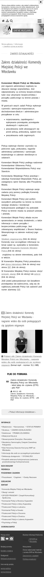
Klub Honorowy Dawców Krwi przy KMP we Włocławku (18, 449)
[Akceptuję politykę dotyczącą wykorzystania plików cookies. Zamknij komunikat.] (41, 2)
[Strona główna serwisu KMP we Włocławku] (3, 20)
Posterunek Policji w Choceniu (13, 513)
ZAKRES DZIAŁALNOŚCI (13, 47)
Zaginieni (17, 477)
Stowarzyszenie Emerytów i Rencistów (17, 439)
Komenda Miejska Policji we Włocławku (17, 489)
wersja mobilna (6, 568)
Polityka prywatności (29, 559)
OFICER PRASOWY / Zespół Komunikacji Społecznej (18, 496)
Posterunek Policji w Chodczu (13, 516)
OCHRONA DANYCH (8, 526)
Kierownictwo (19, 427)
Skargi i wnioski (8, 492)
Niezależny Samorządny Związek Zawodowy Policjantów (19, 443)
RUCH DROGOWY (7, 466)
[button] (39, 21)
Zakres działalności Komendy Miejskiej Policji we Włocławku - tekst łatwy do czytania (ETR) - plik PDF (24, 384)
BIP (9, 267)
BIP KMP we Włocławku (33, 540)
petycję (37, 274)
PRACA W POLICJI (9, 436)
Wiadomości (7, 427)
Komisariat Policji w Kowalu (12, 510)
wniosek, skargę (8, 274)
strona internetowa (13, 264)
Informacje (19, 44)
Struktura (5, 430)
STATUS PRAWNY (34, 427)
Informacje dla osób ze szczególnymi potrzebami (21, 453)
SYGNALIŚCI (28, 456)
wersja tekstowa (6, 572)
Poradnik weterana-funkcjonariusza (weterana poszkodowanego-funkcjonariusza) (20, 460)
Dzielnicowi (6, 433)
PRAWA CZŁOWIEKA (21, 433)
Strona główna (7, 44)
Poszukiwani (7, 477)
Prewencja (5, 469)
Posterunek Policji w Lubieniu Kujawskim (17, 519)
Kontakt (4, 485)
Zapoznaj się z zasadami (30, 555)
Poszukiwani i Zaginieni (10, 473)
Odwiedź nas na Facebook (11, 539)
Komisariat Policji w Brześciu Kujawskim (17, 501)
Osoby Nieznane (30, 477)
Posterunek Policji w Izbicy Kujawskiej (16, 504)
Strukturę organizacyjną (11, 239)
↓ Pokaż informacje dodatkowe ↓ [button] (22, 412)
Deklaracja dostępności (11, 456)
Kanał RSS (3, 539)
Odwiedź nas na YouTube (7, 539)
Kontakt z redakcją (7, 550)
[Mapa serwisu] (7, 20)
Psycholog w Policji (9, 522)
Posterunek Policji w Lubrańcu (13, 507)
